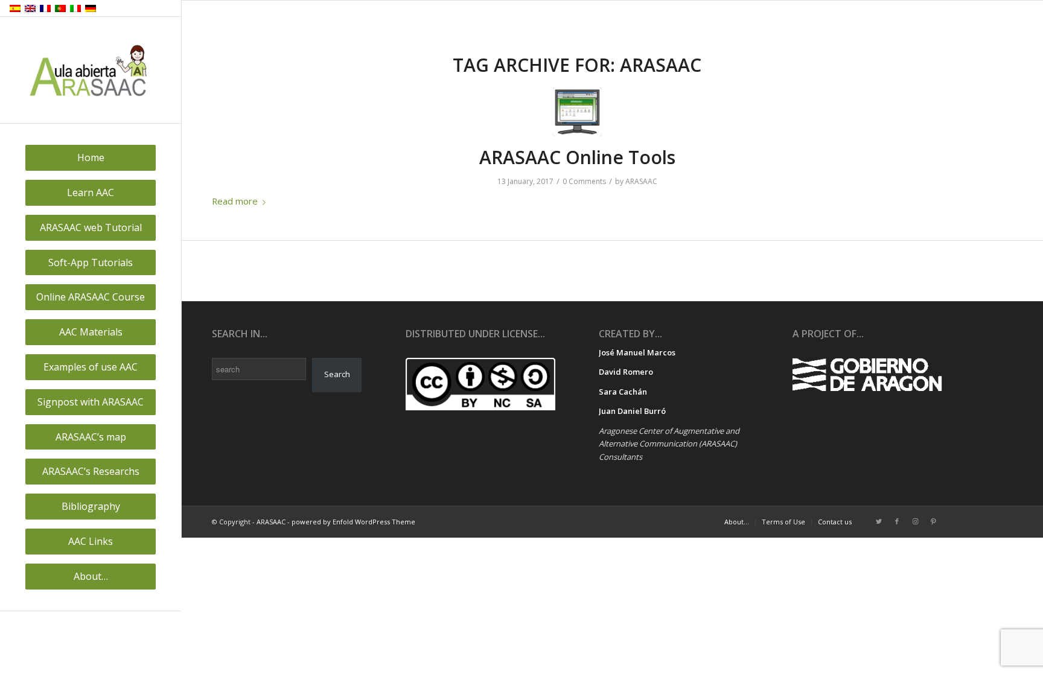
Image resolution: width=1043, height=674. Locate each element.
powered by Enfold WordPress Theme (353, 521)
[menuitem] (91, 158)
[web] (577, 111)
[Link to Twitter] (879, 521)
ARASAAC (641, 181)
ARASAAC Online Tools (577, 157)
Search (337, 374)
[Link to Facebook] (897, 521)
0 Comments (584, 181)
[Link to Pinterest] (933, 521)
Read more (235, 201)
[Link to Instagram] (915, 521)
